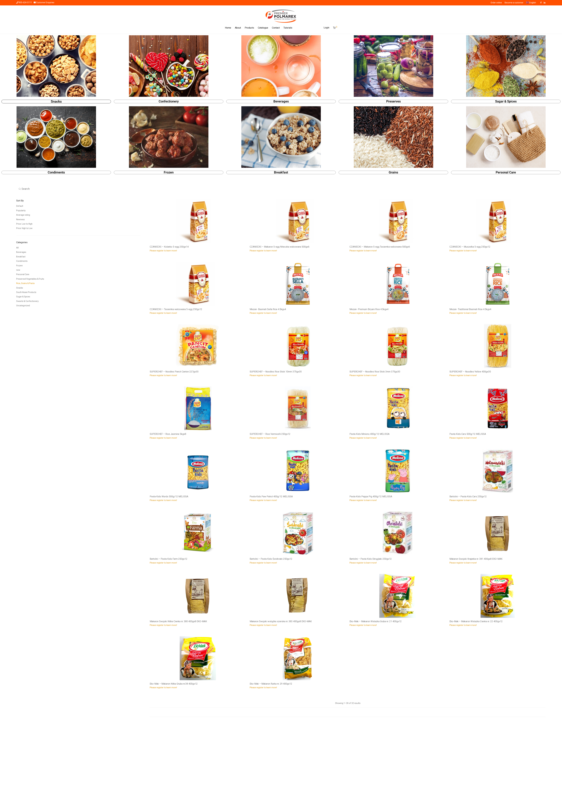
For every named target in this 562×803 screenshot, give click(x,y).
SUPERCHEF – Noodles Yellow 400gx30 (470, 371)
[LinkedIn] (545, 2)
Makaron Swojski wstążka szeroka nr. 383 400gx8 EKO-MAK (281, 621)
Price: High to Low (24, 228)
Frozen (169, 172)
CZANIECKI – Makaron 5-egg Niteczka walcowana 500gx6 (279, 246)
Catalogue (263, 27)
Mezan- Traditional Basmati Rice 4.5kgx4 (470, 309)
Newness (20, 219)
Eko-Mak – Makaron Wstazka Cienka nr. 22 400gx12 (476, 621)
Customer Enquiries (45, 2)
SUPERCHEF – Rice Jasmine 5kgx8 (168, 434)
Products (249, 27)
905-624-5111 (25, 2)
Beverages (281, 101)
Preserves (393, 101)
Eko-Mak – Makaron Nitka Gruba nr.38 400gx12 (174, 683)
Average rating (23, 215)
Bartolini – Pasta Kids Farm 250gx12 (168, 558)
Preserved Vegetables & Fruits (30, 279)
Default (19, 206)
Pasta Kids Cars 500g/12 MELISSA (467, 434)
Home (228, 27)
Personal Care (506, 172)
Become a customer (514, 3)
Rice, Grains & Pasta (25, 283)
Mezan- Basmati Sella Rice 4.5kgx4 (268, 309)
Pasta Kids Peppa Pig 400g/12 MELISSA (370, 496)
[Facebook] (541, 2)
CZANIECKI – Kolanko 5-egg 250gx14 (169, 246)
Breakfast (281, 172)
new (18, 270)
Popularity (21, 210)
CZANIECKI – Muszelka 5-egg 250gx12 (469, 246)
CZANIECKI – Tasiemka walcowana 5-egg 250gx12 (176, 309)
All (17, 248)
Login (326, 27)
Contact (276, 27)
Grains (393, 172)
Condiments (56, 172)
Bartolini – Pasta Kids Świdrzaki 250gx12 (271, 558)
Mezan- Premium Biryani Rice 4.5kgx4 (368, 309)
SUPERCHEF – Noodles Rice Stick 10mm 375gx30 (276, 371)
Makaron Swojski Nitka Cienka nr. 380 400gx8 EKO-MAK (178, 621)
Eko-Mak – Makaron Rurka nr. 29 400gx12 (271, 683)
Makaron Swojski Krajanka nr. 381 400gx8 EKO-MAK (475, 558)
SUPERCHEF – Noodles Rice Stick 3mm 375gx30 (374, 371)
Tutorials (287, 27)
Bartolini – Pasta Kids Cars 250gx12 (468, 496)
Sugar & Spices (506, 101)
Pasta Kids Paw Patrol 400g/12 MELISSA (271, 496)
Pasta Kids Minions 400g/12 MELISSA (369, 434)
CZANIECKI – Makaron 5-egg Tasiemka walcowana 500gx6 (379, 246)
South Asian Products (26, 292)
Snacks (56, 102)
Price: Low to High (24, 224)
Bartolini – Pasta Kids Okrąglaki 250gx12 (370, 558)
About (238, 27)
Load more (348, 712)
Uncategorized (23, 305)
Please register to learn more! (163, 250)
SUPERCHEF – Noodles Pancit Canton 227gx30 (174, 371)
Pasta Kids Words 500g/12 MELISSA (169, 496)
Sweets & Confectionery (27, 301)
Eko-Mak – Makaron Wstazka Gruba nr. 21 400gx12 (375, 621)
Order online (496, 3)
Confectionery (169, 101)
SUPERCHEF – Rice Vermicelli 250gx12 (270, 434)
